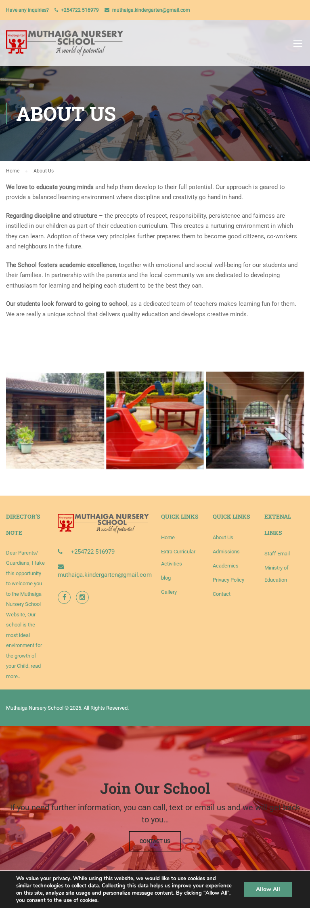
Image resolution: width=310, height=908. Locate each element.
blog (166, 578)
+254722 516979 (80, 10)
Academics (226, 566)
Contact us (155, 841)
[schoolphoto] (55, 420)
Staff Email (277, 554)
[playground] (155, 420)
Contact (221, 594)
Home (168, 537)
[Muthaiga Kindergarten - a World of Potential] (65, 47)
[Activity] (255, 420)
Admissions (226, 552)
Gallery (169, 592)
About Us (223, 537)
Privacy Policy (228, 580)
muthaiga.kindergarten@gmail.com (151, 10)
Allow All (268, 889)
